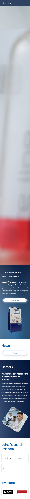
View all (15, 353)
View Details (15, 300)
